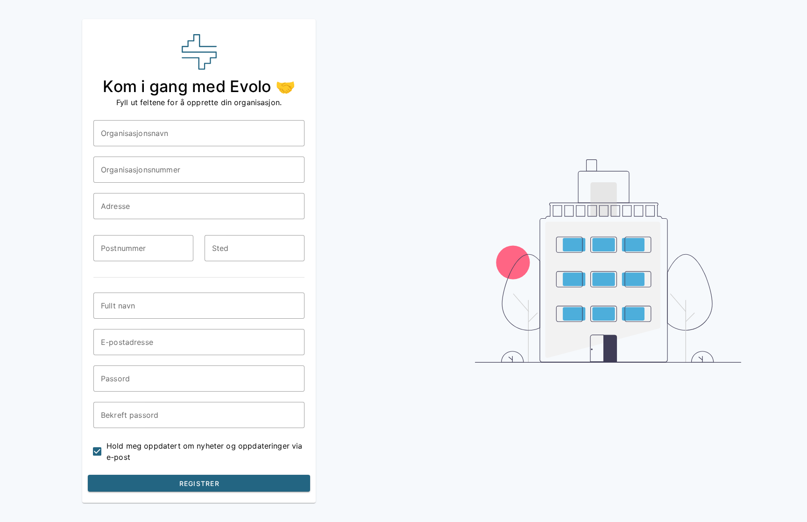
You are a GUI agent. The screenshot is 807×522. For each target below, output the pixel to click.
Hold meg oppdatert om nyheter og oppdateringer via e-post (204, 451)
